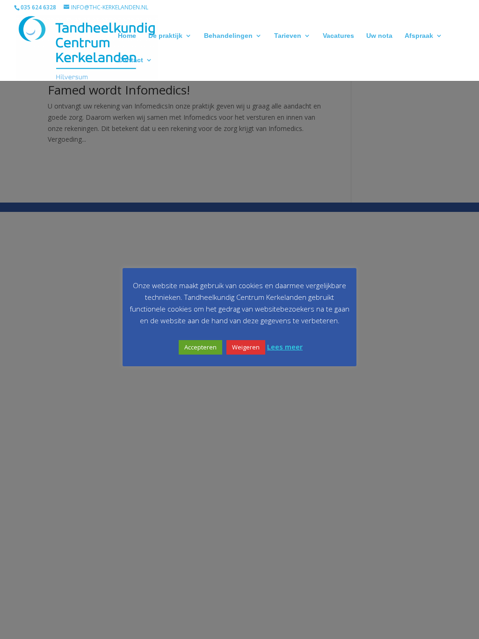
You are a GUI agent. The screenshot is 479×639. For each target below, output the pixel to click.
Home (127, 35)
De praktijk (165, 35)
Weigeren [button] (246, 347)
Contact (130, 60)
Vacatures (338, 35)
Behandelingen (228, 35)
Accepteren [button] (200, 347)
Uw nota (379, 35)
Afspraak (419, 35)
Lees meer (285, 346)
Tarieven (287, 35)
